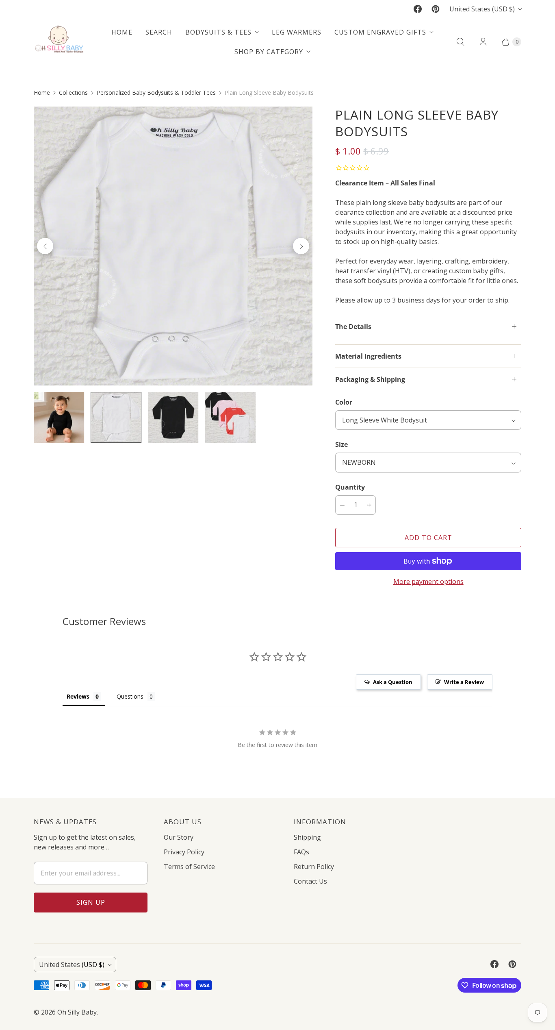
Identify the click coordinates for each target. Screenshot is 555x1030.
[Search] (460, 42)
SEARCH (158, 32)
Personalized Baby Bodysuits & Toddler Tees (156, 92)
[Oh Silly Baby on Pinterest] (435, 9)
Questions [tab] (130, 696)
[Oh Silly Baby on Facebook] (418, 9)
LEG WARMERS (296, 32)
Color (343, 402)
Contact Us (310, 881)
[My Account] (483, 42)
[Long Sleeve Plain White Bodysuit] (173, 246)
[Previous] (45, 246)
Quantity (350, 487)
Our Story (178, 837)
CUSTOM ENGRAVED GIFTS (380, 32)
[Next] (301, 246)
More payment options (428, 581)
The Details (353, 326)
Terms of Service (189, 866)
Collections (73, 92)
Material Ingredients (368, 356)
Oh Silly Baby (77, 1012)
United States (482, 8)
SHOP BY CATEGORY (268, 51)
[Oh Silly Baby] (59, 42)
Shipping (307, 837)
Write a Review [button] (464, 682)
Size (341, 444)
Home (42, 92)
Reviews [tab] (78, 696)
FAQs (301, 851)
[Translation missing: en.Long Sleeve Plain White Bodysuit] (116, 417)
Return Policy (314, 866)
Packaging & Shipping (370, 379)
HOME (121, 32)
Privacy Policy (184, 851)
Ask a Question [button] (392, 682)
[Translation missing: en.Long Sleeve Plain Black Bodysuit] (173, 417)
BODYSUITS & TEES (218, 32)
